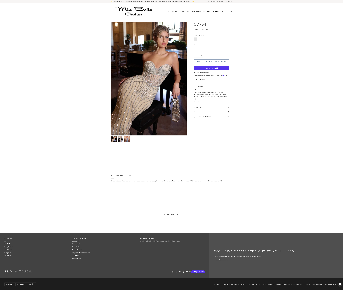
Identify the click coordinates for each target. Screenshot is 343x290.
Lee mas (196, 101)
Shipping (199, 107)
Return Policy (76, 247)
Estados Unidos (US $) (215, 1)
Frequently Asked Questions (81, 253)
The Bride (7, 244)
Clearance (7, 256)
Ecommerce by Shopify (331, 284)
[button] (175, 11)
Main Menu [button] (8, 238)
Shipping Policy (77, 244)
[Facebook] (173, 272)
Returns (199, 112)
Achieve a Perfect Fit (203, 116)
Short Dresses (8, 250)
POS (317, 284)
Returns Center (77, 250)
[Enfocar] (149, 79)
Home (6, 241)
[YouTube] (187, 272)
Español (228, 1)
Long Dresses (8, 247)
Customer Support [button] (79, 238)
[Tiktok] (176, 272)
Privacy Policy (76, 258)
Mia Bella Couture (220, 284)
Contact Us (75, 241)
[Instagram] (183, 272)
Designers (7, 253)
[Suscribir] (336, 260)
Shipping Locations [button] (147, 238)
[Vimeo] (190, 272)
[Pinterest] (180, 272)
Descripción (198, 86)
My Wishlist (75, 256)
